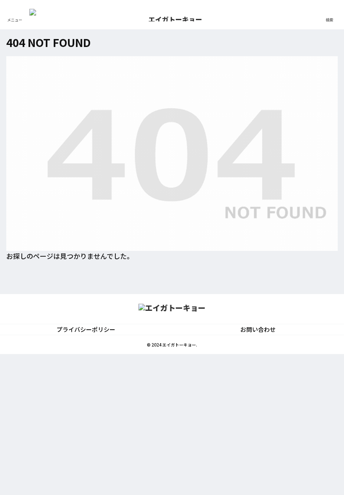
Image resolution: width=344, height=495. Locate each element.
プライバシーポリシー (86, 329)
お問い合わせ (258, 329)
